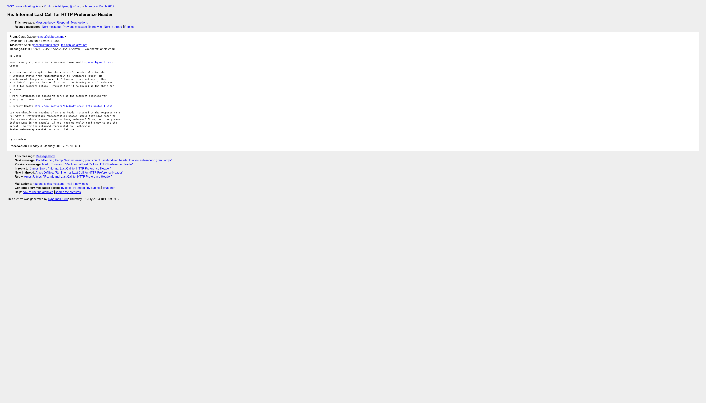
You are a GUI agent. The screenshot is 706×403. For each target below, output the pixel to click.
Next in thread (113, 26)
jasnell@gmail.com (45, 45)
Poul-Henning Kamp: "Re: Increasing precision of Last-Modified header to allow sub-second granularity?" (104, 160)
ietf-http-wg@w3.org (68, 6)
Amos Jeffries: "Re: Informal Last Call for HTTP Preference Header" (79, 172)
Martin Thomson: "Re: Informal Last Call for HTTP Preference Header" (87, 164)
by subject (93, 187)
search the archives (68, 192)
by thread (79, 187)
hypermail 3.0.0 (58, 199)
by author (108, 187)
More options (79, 22)
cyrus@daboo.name (51, 36)
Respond (63, 22)
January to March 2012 (99, 6)
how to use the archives (38, 192)
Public (48, 6)
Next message (51, 26)
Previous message (75, 26)
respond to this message (49, 183)
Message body (45, 22)
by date (66, 187)
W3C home (14, 6)
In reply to (95, 26)
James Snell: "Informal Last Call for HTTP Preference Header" (70, 168)
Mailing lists (33, 6)
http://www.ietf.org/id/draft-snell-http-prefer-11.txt (74, 106)
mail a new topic (77, 183)
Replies (129, 26)
